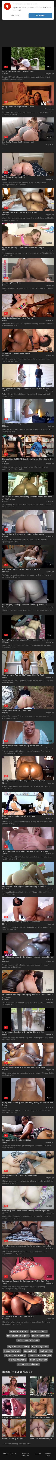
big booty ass (46, 1351)
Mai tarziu (15, 15)
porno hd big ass (38, 1331)
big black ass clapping (18, 1347)
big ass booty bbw (12, 1351)
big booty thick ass (38, 1360)
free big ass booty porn (28, 1364)
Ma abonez (40, 15)
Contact (38, 1453)
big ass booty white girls (40, 1355)
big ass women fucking (28, 1340)
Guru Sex (28, 1372)
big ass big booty (40, 1347)
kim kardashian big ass (18, 1336)
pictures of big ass (40, 1336)
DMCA (13, 1453)
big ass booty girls (17, 1360)
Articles (6, 1453)
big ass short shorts (18, 1331)
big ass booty (30, 1351)
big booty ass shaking (15, 1355)
